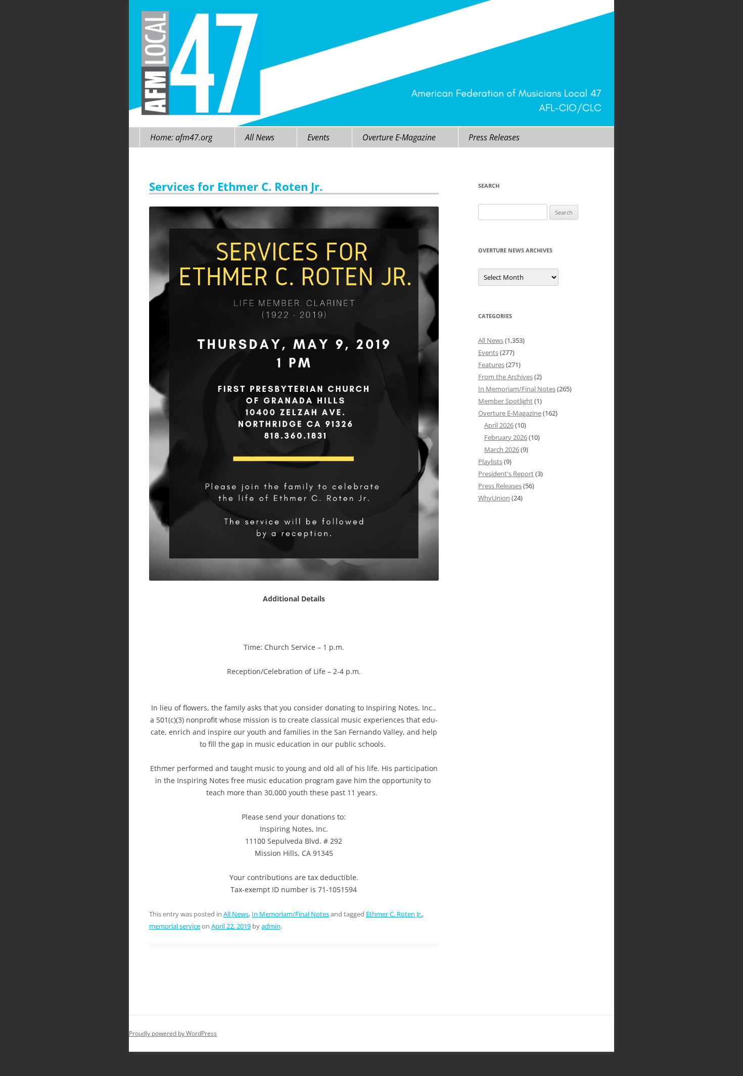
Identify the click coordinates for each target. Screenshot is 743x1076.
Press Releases (494, 137)
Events (318, 137)
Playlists (490, 461)
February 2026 (505, 437)
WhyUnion (494, 497)
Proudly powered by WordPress (173, 1033)
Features (491, 364)
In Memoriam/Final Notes (290, 913)
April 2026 (499, 425)
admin (271, 926)
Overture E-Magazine (399, 137)
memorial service (174, 926)
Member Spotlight (505, 400)
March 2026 (501, 449)
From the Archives (505, 376)
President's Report (506, 473)
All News (259, 137)
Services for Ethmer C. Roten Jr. (235, 186)
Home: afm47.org (181, 137)
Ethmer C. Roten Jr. (394, 913)
